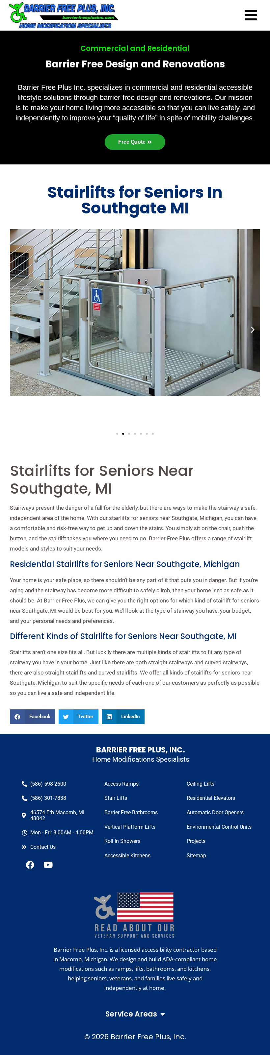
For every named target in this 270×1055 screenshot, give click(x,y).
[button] (32, 716)
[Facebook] (30, 864)
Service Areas (131, 1014)
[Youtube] (48, 864)
